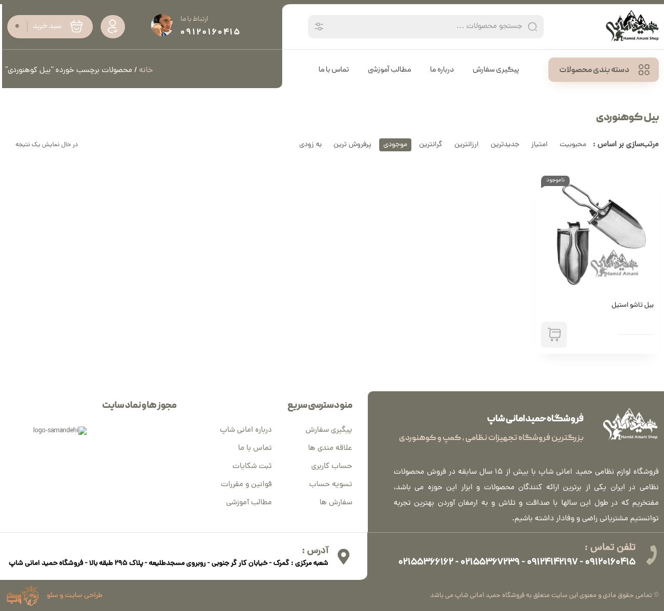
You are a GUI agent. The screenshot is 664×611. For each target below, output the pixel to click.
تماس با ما (255, 448)
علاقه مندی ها (330, 448)
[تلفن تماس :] (651, 555)
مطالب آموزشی (249, 503)
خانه (146, 71)
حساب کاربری (331, 467)
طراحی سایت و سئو (75, 595)
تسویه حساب (330, 485)
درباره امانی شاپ (246, 430)
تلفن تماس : (610, 548)
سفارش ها (336, 503)
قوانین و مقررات (246, 485)
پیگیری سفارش (329, 430)
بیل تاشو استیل (633, 306)
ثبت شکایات (252, 467)
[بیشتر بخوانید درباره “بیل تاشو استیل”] (554, 335)
